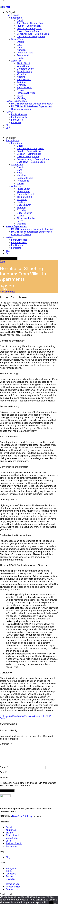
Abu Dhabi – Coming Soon (30, 23)
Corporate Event (25, 68)
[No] (55, 903)
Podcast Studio (25, 52)
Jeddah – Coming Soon (29, 28)
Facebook (11, 873)
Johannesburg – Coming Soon (33, 34)
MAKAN (9, 111)
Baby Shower (24, 79)
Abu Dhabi (11, 830)
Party (20, 95)
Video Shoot (23, 66)
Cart (8, 128)
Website (4, 777)
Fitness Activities (26, 93)
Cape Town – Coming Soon (31, 36)
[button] (6, 894)
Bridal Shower (24, 87)
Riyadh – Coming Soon (29, 25)
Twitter (9, 876)
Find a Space (12, 15)
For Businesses (19, 114)
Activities (16, 60)
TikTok (9, 871)
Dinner (20, 90)
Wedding (21, 98)
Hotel (20, 47)
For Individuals (19, 117)
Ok (51, 902)
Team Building (24, 71)
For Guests (17, 119)
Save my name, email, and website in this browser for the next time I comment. (28, 784)
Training (21, 82)
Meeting (21, 76)
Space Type (17, 39)
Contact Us (12, 889)
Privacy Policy (13, 886)
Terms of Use (12, 884)
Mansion (21, 50)
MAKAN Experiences (16, 101)
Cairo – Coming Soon (28, 31)
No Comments (7, 291)
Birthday (21, 85)
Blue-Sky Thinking (22, 816)
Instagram (11, 868)
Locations (16, 17)
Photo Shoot (23, 63)
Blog (8, 125)
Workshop (22, 74)
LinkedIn (10, 879)
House (20, 58)
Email (3, 772)
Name (4, 767)
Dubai (20, 20)
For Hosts (16, 122)
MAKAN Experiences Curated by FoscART (32, 103)
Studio (20, 42)
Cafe (19, 44)
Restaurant (23, 55)
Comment (6, 743)
